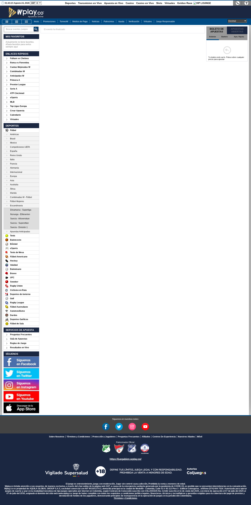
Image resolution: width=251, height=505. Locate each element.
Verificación (134, 21)
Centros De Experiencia (164, 436)
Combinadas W (17, 71)
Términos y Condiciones (78, 436)
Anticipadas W (17, 76)
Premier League (18, 84)
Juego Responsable (165, 21)
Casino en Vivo (145, 3)
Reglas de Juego (18, 343)
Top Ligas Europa (18, 106)
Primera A (15, 80)
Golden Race (184, 3)
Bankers (224, 37)
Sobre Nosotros (56, 436)
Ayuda (121, 21)
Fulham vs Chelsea (19, 58)
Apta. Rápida (239, 37)
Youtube (145, 426)
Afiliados (146, 436)
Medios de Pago (80, 21)
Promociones (49, 21)
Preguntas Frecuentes (21, 334)
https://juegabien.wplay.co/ (125, 459)
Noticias (95, 21)
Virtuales (170, 3)
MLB (12, 102)
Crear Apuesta (17, 110)
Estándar (212, 37)
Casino (130, 3)
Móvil (199, 436)
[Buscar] (36, 29)
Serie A (13, 89)
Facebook (106, 426)
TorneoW (64, 21)
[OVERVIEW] (17, 22)
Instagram (132, 426)
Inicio (36, 21)
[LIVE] (7, 22)
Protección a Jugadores (104, 436)
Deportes (70, 3)
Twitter (119, 426)
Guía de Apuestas (18, 339)
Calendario (15, 115)
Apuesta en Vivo (113, 3)
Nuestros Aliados (186, 436)
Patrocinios (109, 21)
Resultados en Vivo (19, 347)
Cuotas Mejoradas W (20, 67)
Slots (159, 3)
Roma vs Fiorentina (19, 62)
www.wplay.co (65, 493)
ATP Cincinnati (17, 93)
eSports (14, 97)
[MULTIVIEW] (26, 22)
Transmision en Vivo (90, 3)
